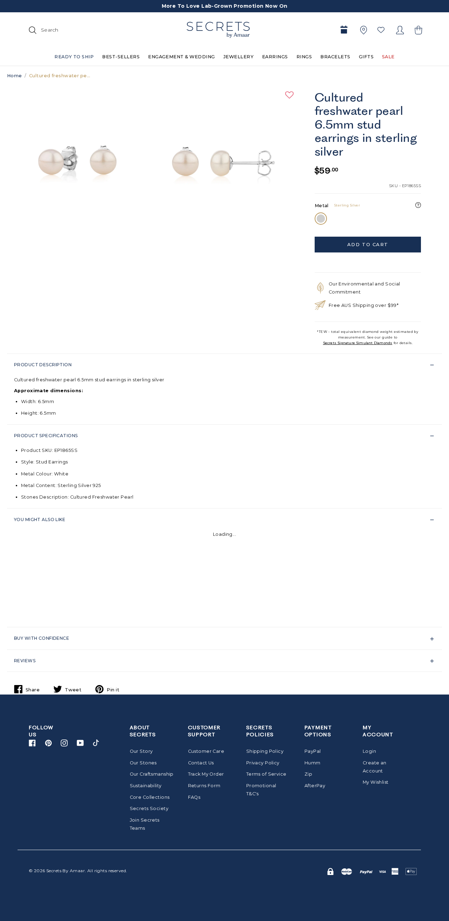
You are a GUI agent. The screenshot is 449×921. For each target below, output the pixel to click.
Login (369, 751)
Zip (308, 774)
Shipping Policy (264, 751)
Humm (312, 762)
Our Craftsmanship (150, 774)
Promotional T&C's (261, 789)
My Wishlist (376, 782)
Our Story (141, 751)
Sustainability (146, 785)
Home (14, 75)
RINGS (304, 56)
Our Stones (143, 762)
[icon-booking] (344, 30)
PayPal (312, 751)
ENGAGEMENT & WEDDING (181, 56)
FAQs (194, 797)
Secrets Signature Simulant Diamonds (358, 343)
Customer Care (206, 751)
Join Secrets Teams (145, 824)
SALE (388, 56)
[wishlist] (380, 30)
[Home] (218, 30)
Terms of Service (266, 774)
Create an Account (375, 767)
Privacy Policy (263, 762)
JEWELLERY (238, 56)
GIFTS (366, 56)
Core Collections (150, 797)
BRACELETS (335, 56)
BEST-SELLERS (121, 56)
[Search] (31, 29)
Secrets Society (149, 808)
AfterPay (314, 785)
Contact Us (201, 762)
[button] (417, 30)
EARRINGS (275, 56)
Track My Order (206, 774)
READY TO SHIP (74, 56)
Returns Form (204, 785)
